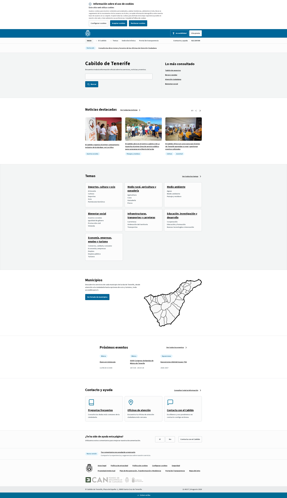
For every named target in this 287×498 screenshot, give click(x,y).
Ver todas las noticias (128, 110)
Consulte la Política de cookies (135, 18)
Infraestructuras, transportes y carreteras (141, 215)
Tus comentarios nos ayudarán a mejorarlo (118, 452)
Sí (160, 439)
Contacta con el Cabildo (180, 410)
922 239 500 (195, 40)
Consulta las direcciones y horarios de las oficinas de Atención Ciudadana (127, 48)
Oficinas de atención (139, 410)
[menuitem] (89, 40)
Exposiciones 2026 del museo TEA (174, 362)
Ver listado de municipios (97, 297)
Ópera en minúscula (107, 362)
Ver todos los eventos (175, 347)
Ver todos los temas (190, 176)
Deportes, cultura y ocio (101, 187)
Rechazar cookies (138, 23)
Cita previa (195, 33)
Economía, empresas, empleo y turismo (100, 240)
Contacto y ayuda (180, 40)
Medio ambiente (176, 187)
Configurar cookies (98, 23)
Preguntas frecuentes (100, 410)
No (170, 439)
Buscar (93, 84)
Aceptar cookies (118, 23)
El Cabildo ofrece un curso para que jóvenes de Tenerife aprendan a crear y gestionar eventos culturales (182, 146)
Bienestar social (97, 214)
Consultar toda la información (186, 390)
